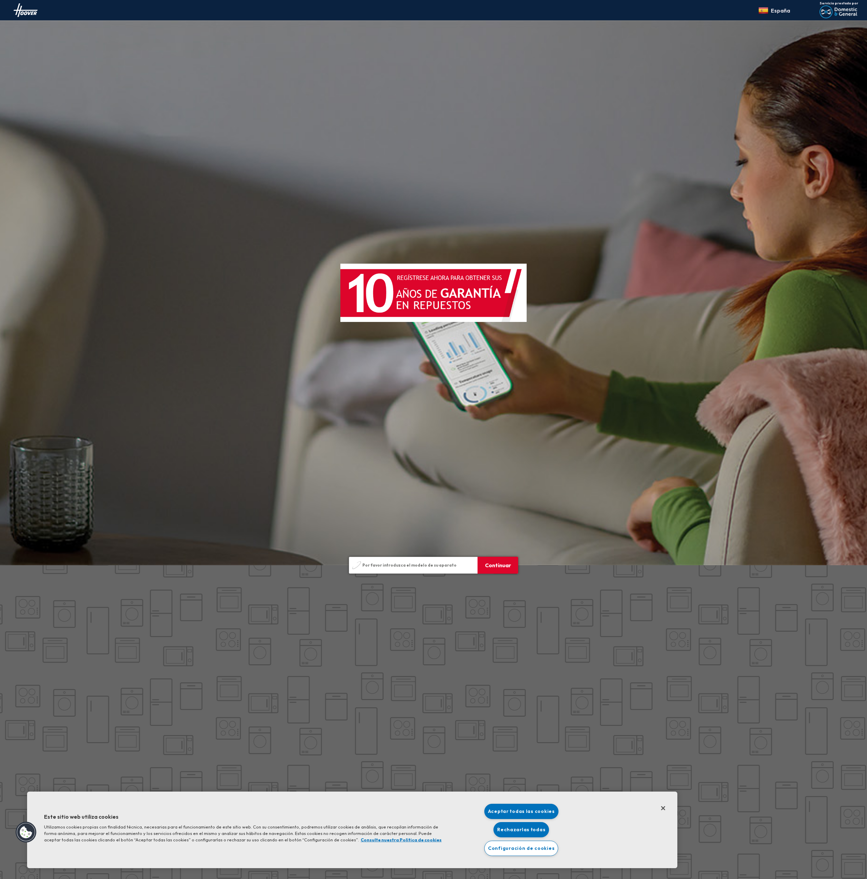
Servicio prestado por (839, 3)
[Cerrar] (663, 808)
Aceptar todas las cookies (521, 811)
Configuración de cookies (521, 848)
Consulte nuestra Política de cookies (401, 839)
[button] (26, 832)
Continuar (498, 565)
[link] (25, 10)
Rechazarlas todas (521, 829)
